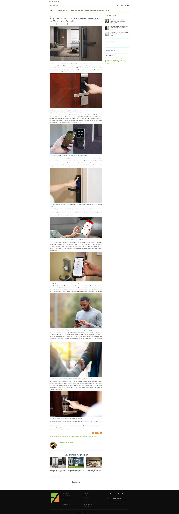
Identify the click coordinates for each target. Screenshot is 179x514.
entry (78, 436)
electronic (89, 436)
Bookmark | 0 (64, 24)
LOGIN (122, 5)
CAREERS (65, 500)
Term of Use (99, 512)
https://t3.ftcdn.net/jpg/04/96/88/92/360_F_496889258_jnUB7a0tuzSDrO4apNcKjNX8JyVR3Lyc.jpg (71, 330)
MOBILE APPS (86, 495)
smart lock (53, 436)
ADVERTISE (86, 502)
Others (113, 60)
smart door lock (61, 436)
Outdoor (108, 60)
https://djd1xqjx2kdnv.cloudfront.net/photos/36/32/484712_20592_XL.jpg (65, 283)
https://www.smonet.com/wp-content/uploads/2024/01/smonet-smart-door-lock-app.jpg (69, 239)
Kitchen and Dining (110, 59)
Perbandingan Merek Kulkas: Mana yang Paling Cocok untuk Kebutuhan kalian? (58, 470)
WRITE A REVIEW (87, 506)
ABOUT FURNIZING (67, 495)
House (107, 63)
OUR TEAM (65, 497)
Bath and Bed (119, 59)
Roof (123, 60)
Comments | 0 (53, 24)
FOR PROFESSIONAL (88, 504)
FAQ (84, 500)
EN (117, 5)
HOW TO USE (86, 497)
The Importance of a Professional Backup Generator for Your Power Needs (76, 470)
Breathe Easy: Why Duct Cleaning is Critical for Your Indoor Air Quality (94, 470)
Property (127, 61)
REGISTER (127, 5)
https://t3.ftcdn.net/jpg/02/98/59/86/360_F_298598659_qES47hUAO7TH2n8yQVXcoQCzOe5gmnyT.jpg (71, 378)
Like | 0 (59, 24)
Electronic (118, 60)
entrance (83, 436)
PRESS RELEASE (66, 504)
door (74, 436)
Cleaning (121, 61)
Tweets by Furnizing (110, 50)
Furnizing (86, 512)
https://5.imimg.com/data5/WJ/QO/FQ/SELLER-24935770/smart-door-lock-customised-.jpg (69, 155)
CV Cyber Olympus (92, 512)
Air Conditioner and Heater (112, 61)
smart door (69, 436)
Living (124, 59)
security (95, 436)
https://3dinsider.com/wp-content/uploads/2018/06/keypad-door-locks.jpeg (66, 418)
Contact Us (65, 502)
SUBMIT (116, 501)
